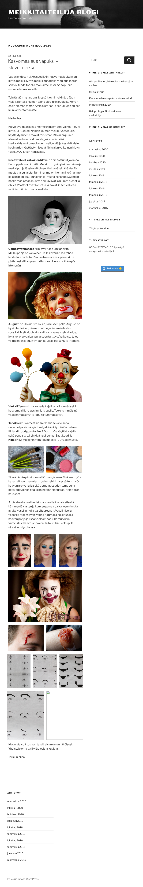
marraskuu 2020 (98, 149)
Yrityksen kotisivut (99, 228)
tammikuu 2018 (98, 181)
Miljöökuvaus (96, 91)
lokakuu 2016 (96, 188)
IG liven (47, 477)
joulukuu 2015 (97, 201)
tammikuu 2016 (98, 194)
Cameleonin (27, 439)
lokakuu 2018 (96, 175)
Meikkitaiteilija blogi (53, 12)
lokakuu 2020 (97, 155)
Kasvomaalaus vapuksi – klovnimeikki (110, 98)
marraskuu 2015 (98, 207)
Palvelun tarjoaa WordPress (23, 878)
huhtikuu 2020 (97, 162)
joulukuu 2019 (97, 168)
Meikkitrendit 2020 (100, 104)
